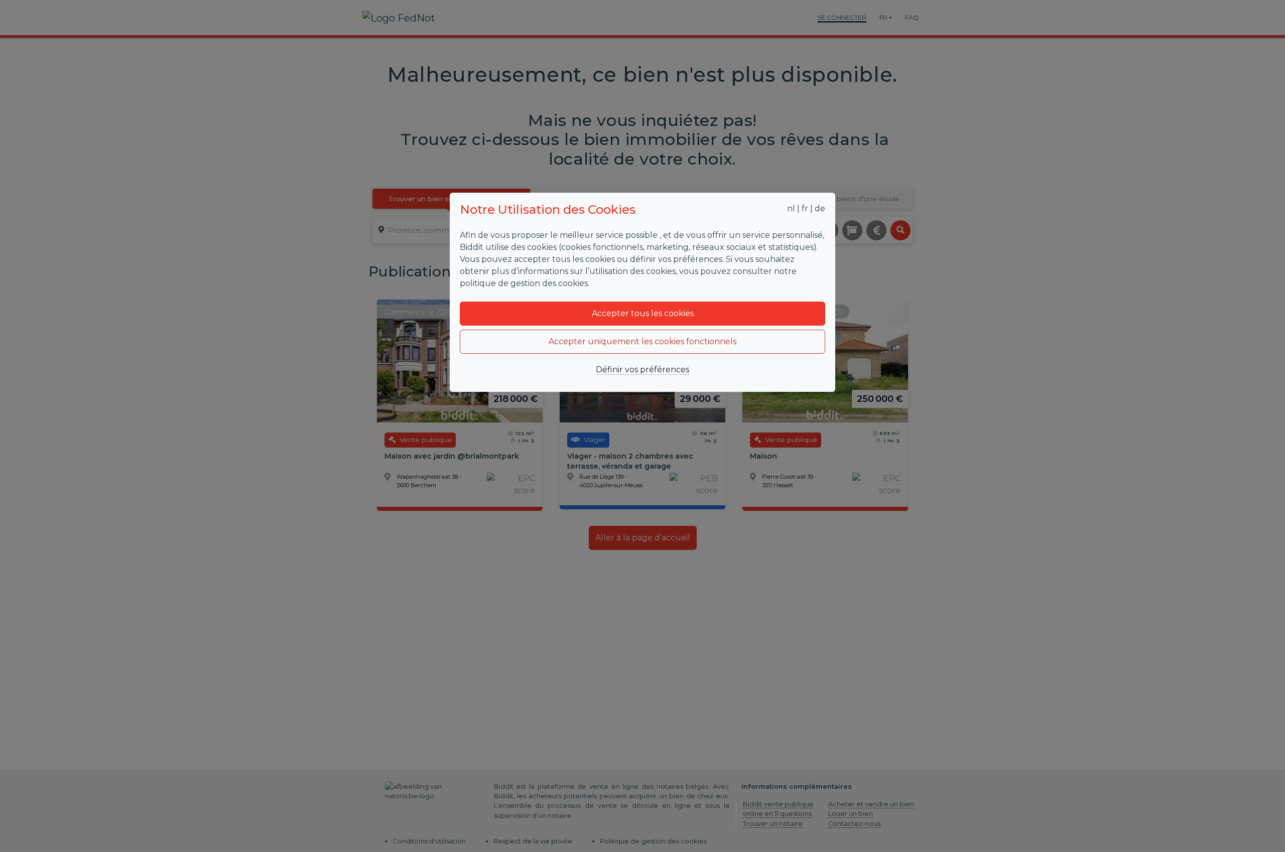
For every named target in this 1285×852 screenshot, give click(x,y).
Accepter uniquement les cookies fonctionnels (642, 341)
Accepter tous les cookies (643, 313)
